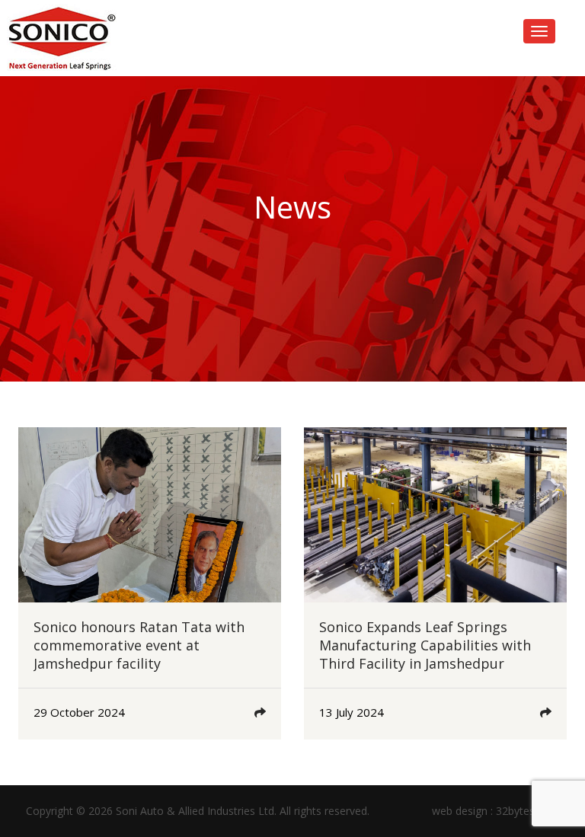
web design (460, 810)
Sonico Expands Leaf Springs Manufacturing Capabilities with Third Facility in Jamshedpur (425, 645)
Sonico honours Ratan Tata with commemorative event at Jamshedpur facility (139, 645)
